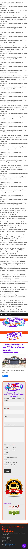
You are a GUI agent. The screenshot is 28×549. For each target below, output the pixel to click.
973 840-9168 (7, 543)
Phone (6, 417)
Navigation (8, 314)
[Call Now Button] (24, 546)
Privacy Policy (5, 546)
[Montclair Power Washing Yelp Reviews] (14, 507)
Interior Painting (11, 465)
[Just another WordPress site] (14, 326)
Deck (8, 452)
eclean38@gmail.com (10, 544)
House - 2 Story (11, 450)
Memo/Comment (9, 425)
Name (6, 400)
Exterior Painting (11, 462)
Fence (8, 455)
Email (6, 408)
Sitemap (11, 546)
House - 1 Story (11, 447)
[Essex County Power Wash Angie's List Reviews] (14, 514)
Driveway (9, 460)
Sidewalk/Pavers (11, 457)
